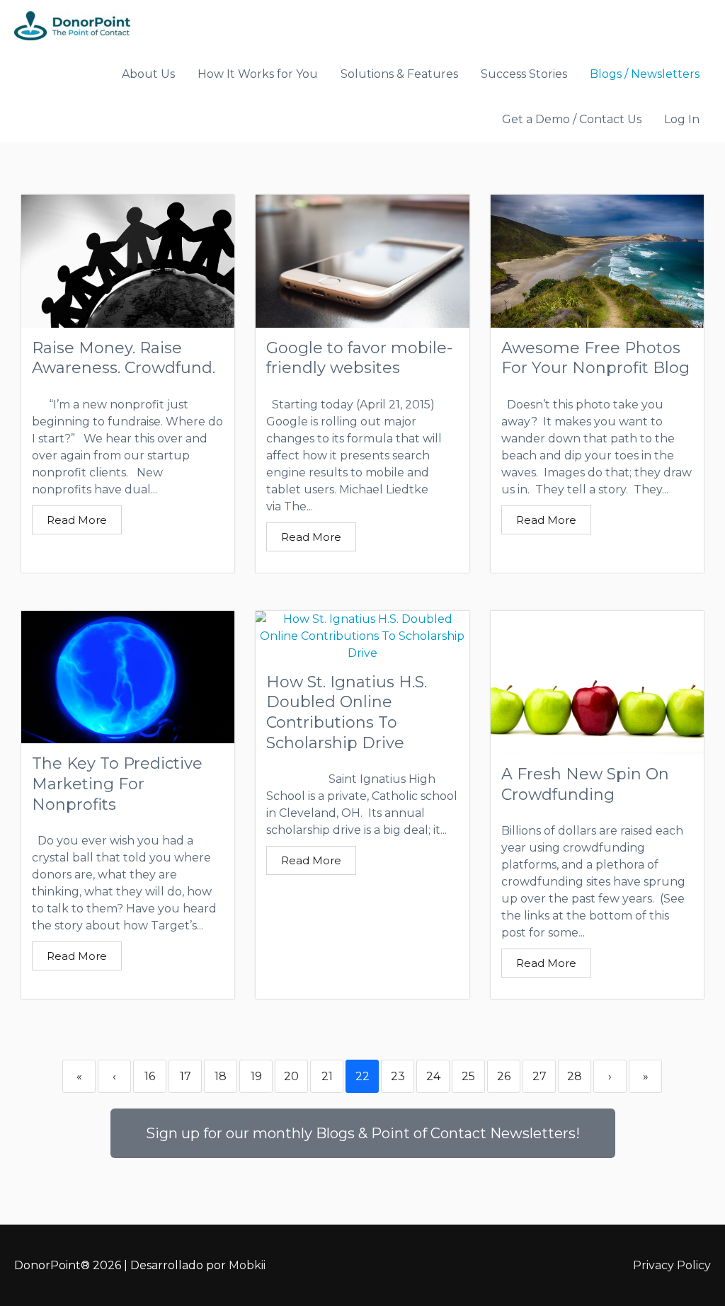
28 (574, 1076)
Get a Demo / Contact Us (571, 119)
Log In (682, 119)
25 (468, 1076)
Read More (77, 520)
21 (327, 1076)
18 (221, 1076)
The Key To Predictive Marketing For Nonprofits (117, 783)
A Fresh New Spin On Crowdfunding (585, 784)
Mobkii (247, 1265)
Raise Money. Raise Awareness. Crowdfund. (123, 358)
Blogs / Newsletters (645, 74)
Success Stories (524, 74)
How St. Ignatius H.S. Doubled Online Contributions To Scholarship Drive (346, 712)
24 (433, 1076)
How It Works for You (258, 74)
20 (291, 1076)
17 (185, 1076)
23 (398, 1076)
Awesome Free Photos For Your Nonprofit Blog (595, 358)
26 (503, 1076)
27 (539, 1076)
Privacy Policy (672, 1265)
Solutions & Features (399, 74)
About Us (148, 74)
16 (149, 1076)
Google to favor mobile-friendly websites (359, 358)
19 (256, 1076)
